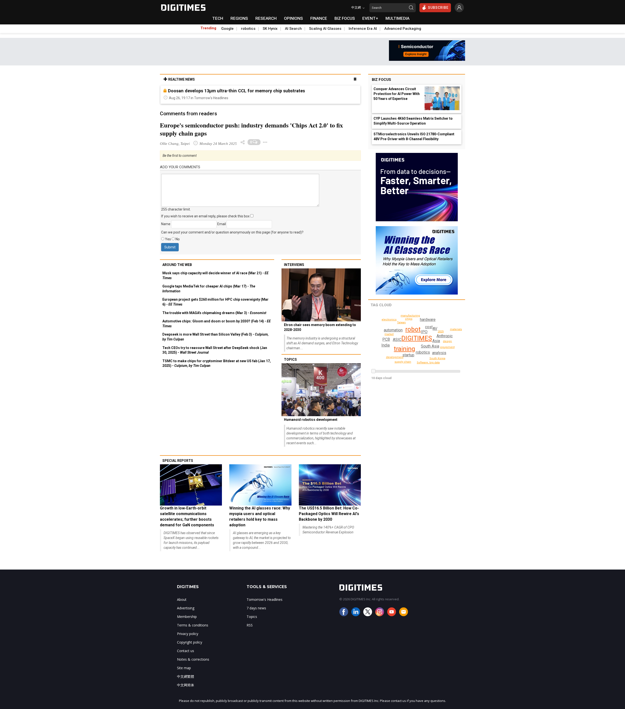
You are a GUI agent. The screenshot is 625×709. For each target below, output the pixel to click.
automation (393, 330)
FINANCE (318, 18)
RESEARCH (266, 18)
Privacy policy (187, 633)
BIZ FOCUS (344, 18)
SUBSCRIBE (438, 8)
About (182, 599)
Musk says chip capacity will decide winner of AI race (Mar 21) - (215, 275)
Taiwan (401, 322)
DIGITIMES (416, 338)
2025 (441, 331)
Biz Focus (381, 79)
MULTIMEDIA (397, 18)
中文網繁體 (185, 676)
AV (435, 328)
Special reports (177, 461)
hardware (428, 319)
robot (413, 329)
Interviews (294, 265)
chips (408, 318)
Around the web (177, 265)
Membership (187, 616)
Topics (290, 359)
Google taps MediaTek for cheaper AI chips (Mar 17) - (208, 288)
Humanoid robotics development (310, 420)
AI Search (293, 28)
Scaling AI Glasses (325, 28)
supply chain (403, 361)
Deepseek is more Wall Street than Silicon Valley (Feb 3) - (215, 336)
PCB (386, 339)
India (385, 345)
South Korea (437, 358)
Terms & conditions (192, 625)
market (389, 334)
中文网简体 (185, 685)
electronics (389, 319)
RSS (250, 625)
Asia (436, 341)
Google (227, 28)
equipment (447, 347)
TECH (217, 18)
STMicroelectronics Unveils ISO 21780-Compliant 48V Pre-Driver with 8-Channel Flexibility (414, 136)
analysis (439, 352)
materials (456, 329)
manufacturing (410, 315)
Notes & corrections (193, 659)
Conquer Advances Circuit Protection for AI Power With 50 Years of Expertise (397, 94)
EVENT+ (370, 18)
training (404, 348)
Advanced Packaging (402, 28)
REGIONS (239, 18)
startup (408, 355)
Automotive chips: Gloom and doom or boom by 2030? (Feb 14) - (216, 323)
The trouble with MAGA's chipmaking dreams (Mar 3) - (214, 313)
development (394, 357)
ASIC (397, 339)
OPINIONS (293, 18)
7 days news (256, 608)
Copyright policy (189, 642)
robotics (248, 28)
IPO (424, 331)
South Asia (430, 346)
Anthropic (445, 336)
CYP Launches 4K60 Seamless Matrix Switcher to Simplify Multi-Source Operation (413, 120)
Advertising (185, 608)
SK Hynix (270, 28)
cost (429, 327)
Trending (208, 28)
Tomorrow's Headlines (264, 599)
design (447, 341)
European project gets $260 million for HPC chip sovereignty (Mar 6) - (215, 301)
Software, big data (428, 362)
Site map (184, 668)
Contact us (185, 650)
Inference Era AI (363, 28)
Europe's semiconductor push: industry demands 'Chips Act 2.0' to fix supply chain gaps (251, 129)
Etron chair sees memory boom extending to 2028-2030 (320, 327)
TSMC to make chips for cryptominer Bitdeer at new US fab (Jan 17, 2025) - (216, 363)
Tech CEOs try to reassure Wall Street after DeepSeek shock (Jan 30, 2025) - (214, 350)
